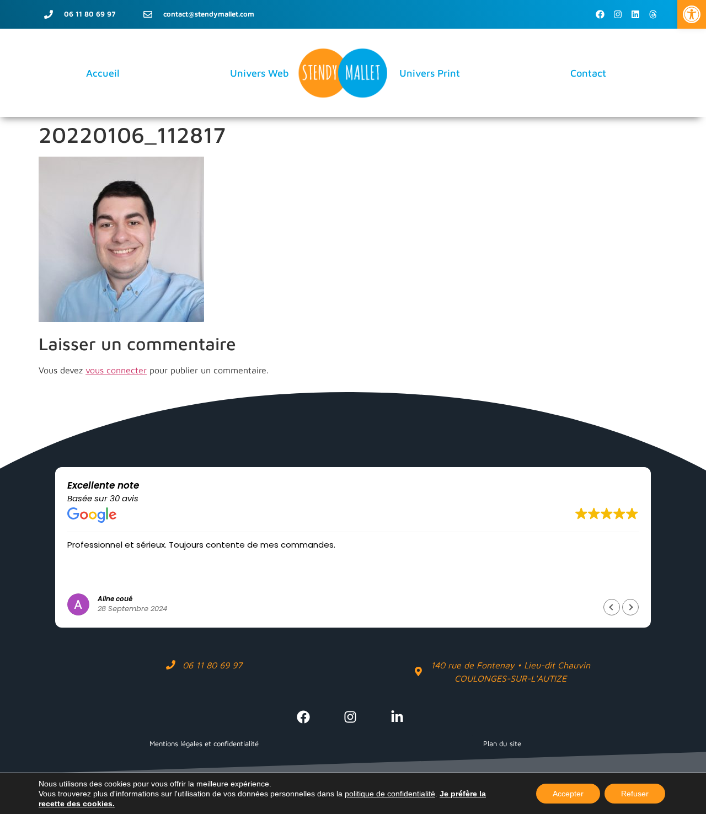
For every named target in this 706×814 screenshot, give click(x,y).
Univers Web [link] (259, 73)
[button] (630, 607)
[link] (691, 14)
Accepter (568, 793)
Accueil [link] (103, 73)
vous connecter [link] (116, 370)
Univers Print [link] (429, 73)
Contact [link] (588, 73)
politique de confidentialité (390, 793)
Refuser (635, 793)
